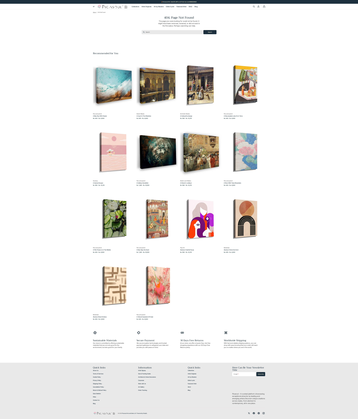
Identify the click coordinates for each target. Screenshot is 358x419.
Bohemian (226, 247)
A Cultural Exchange (186, 116)
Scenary (95, 181)
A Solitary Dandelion (142, 183)
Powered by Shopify (142, 413)
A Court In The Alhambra (144, 116)
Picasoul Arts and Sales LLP (129, 413)
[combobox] (172, 32)
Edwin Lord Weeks (185, 181)
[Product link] (113, 88)
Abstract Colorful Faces (187, 250)
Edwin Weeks (140, 114)
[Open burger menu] (94, 6)
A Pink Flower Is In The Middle (102, 250)
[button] (254, 6)
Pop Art (182, 247)
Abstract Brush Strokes (100, 317)
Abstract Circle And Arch (231, 250)
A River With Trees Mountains (232, 183)
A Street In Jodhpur (186, 183)
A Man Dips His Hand (143, 250)
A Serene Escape (98, 183)
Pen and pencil (97, 114)
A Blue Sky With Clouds (100, 116)
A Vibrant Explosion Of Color (145, 317)
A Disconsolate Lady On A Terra (233, 116)
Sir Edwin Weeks (185, 114)
